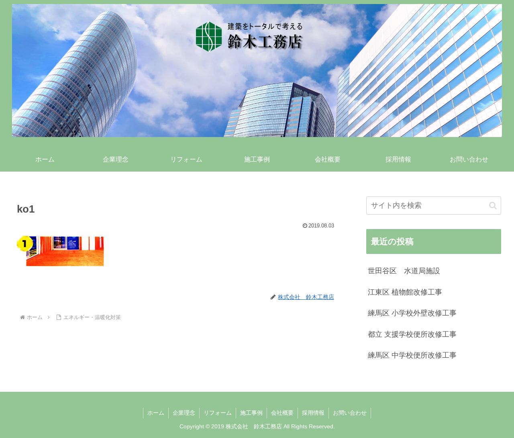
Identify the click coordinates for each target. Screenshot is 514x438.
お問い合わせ (350, 412)
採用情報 (313, 412)
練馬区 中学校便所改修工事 (412, 355)
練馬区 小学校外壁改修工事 (412, 313)
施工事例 (251, 412)
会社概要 (282, 412)
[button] (493, 205)
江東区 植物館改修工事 (405, 292)
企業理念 (184, 412)
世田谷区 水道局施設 (404, 271)
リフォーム (218, 412)
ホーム (155, 412)
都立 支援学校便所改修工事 (412, 334)
